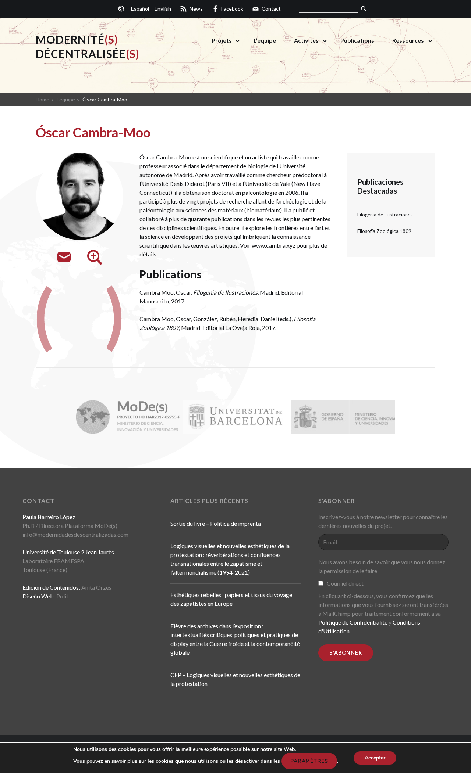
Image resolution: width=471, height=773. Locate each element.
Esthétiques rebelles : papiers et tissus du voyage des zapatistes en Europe (231, 599)
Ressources (408, 40)
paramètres (309, 761)
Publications (357, 40)
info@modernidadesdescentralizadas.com (75, 534)
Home (42, 99)
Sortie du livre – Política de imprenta (215, 523)
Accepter (375, 757)
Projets (222, 40)
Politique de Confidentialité (353, 622)
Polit (62, 596)
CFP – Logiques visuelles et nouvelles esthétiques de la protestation (235, 679)
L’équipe (265, 40)
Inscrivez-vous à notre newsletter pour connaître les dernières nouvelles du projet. (383, 521)
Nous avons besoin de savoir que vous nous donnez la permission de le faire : (381, 566)
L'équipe (66, 99)
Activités (306, 40)
